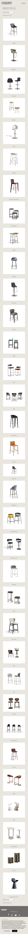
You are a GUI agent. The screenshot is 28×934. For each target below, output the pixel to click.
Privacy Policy (4, 925)
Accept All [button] (14, 930)
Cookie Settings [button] (7, 930)
